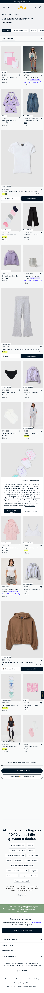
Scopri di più (22, 911)
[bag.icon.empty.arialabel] (40, 7)
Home (4, 14)
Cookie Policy (34, 979)
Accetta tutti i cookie (12, 511)
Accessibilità (9, 979)
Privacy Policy (19, 983)
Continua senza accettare (31, 481)
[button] (42, 695)
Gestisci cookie (21, 979)
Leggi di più (22, 895)
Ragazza (16, 14)
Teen (9, 14)
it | (23, 970)
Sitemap (29, 983)
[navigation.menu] (4, 7)
